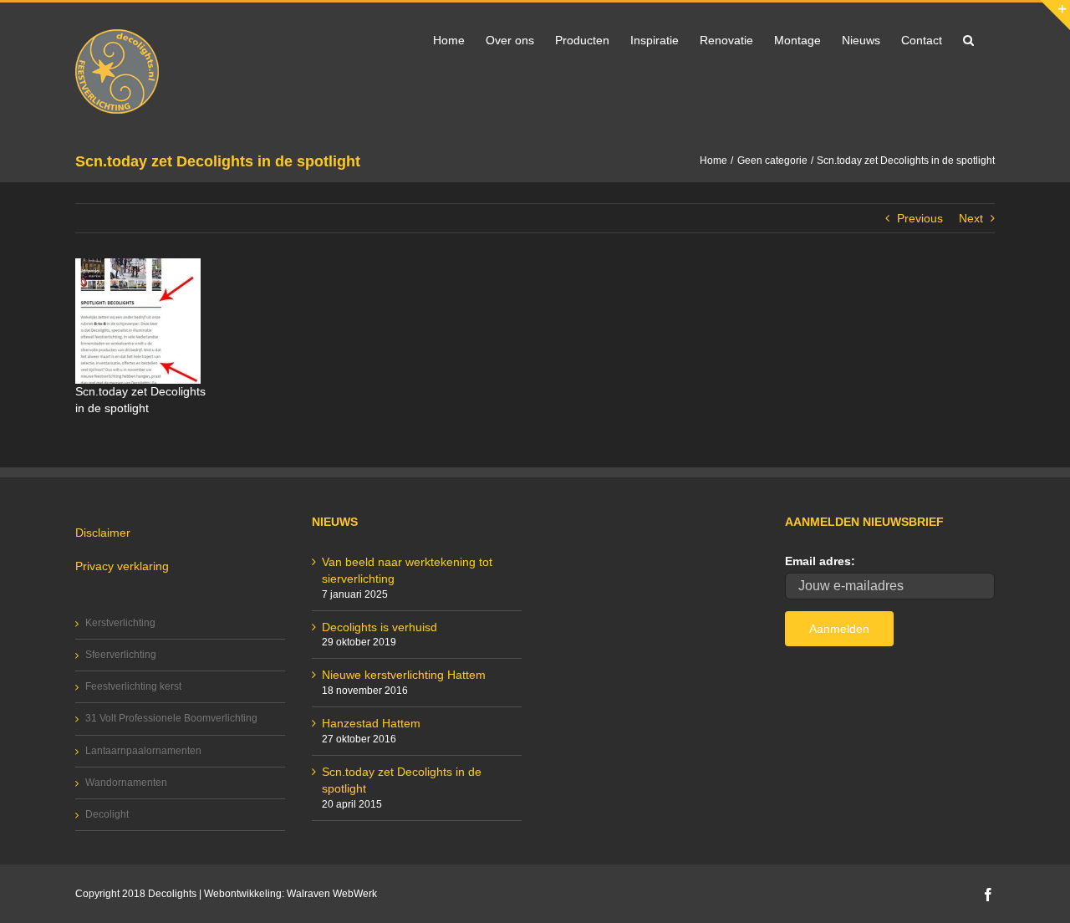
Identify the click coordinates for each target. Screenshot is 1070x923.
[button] (968, 38)
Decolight (107, 814)
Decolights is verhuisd (379, 627)
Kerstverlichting (120, 623)
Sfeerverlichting (120, 654)
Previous (920, 218)
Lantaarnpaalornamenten (143, 751)
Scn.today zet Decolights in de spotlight (402, 780)
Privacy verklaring (122, 566)
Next (971, 218)
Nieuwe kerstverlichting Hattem (404, 674)
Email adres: (820, 561)
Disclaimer (102, 532)
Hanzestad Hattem (371, 723)
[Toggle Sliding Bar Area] (1055, 15)
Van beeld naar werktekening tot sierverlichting (407, 570)
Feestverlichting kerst (133, 686)
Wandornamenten (126, 782)
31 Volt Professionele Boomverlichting (171, 718)
